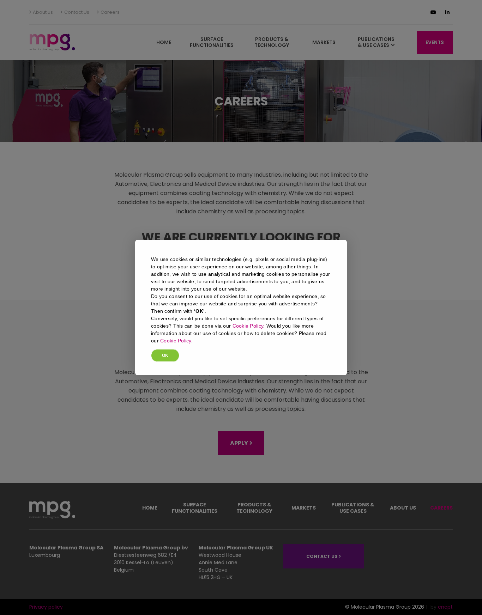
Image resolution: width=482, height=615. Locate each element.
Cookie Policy (248, 326)
